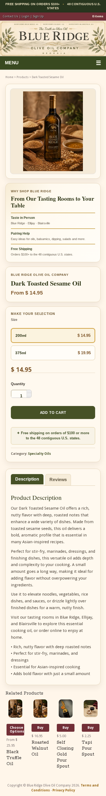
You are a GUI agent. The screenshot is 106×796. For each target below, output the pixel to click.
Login (25, 16)
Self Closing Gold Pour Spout (65, 754)
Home (9, 77)
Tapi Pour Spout (88, 748)
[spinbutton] (21, 395)
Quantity (18, 384)
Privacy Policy (63, 790)
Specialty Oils (39, 454)
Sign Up (38, 16)
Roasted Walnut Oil (40, 748)
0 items (97, 16)
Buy (40, 727)
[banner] (53, 38)
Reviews (58, 479)
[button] (29, 392)
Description (27, 479)
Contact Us (10, 16)
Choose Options (17, 729)
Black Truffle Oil (14, 758)
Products (23, 77)
